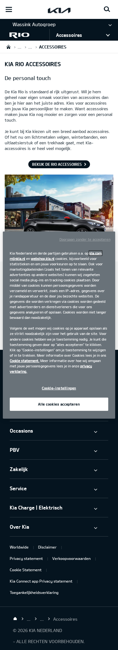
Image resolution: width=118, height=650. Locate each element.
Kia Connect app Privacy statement (41, 581)
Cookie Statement (26, 569)
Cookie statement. (24, 361)
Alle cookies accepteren (59, 404)
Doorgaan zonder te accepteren (84, 239)
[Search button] (107, 9)
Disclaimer (47, 547)
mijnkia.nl (17, 258)
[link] (24, 35)
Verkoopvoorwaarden (71, 558)
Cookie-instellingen (59, 388)
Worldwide (19, 547)
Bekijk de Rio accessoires (57, 164)
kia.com (95, 253)
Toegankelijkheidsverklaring (34, 592)
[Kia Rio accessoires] (59, 216)
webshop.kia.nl (42, 258)
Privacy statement (26, 558)
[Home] (15, 618)
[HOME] (8, 47)
